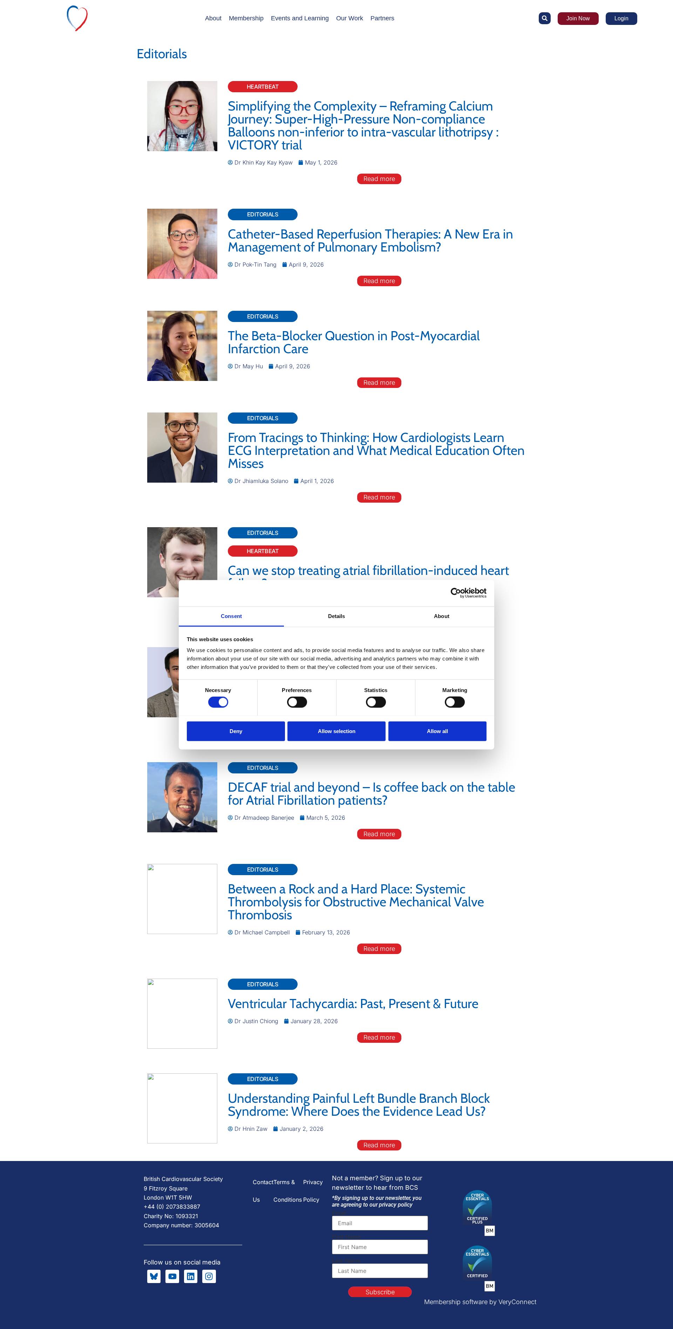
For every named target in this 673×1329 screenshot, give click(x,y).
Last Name (346, 1260)
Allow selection (336, 731)
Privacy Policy (313, 1191)
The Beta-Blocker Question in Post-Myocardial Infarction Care (354, 342)
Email (339, 1213)
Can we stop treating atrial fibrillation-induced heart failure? (368, 576)
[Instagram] (209, 1276)
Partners (382, 18)
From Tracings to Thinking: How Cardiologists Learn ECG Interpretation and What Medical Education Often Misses (376, 450)
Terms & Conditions (287, 1191)
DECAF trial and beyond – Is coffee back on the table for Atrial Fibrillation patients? (371, 793)
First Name (346, 1237)
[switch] (297, 701)
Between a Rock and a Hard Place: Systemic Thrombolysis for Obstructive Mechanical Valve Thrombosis (356, 901)
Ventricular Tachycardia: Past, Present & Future (353, 1003)
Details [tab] (336, 616)
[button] (545, 18)
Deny (236, 731)
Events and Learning (300, 18)
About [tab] (441, 616)
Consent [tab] (231, 616)
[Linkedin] (190, 1276)
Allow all (437, 731)
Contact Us (263, 1191)
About (213, 18)
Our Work (349, 18)
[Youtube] (172, 1276)
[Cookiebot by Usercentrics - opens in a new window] (456, 593)
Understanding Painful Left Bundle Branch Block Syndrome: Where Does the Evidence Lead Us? (359, 1104)
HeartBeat (263, 86)
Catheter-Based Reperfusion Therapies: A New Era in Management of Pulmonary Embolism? (370, 240)
